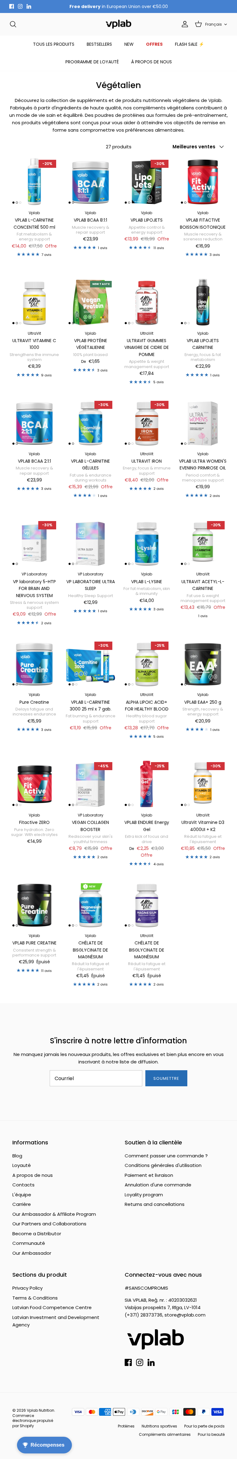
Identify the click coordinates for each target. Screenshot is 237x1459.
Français (213, 24)
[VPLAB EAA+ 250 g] (203, 663)
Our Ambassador (31, 1253)
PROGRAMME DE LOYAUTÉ (92, 62)
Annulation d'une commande (158, 1184)
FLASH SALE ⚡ (189, 44)
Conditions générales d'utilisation (163, 1165)
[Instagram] (20, 6)
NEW (129, 44)
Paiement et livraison (149, 1175)
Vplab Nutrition (40, 1410)
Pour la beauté (211, 1434)
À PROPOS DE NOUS (151, 62)
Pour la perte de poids (204, 1426)
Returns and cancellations (155, 1204)
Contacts (23, 1184)
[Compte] (184, 24)
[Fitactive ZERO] (34, 784)
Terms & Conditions (35, 1298)
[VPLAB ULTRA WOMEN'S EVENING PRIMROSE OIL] (203, 423)
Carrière (21, 1204)
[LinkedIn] (29, 6)
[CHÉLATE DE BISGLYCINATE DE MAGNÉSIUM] (90, 905)
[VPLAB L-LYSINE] (147, 543)
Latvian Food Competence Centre (52, 1307)
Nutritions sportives (159, 1426)
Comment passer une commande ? (166, 1155)
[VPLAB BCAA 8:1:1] (90, 182)
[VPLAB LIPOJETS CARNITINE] (203, 302)
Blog (17, 1155)
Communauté (28, 1243)
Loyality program (144, 1194)
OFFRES (154, 44)
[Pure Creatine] (34, 663)
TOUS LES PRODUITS (53, 44)
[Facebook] (11, 6)
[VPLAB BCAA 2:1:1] (34, 423)
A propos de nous (32, 1175)
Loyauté (21, 1165)
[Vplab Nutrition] (118, 24)
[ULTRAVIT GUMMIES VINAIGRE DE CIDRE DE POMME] (147, 302)
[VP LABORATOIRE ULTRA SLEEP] (90, 543)
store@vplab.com (185, 1315)
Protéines (126, 1426)
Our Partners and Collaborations (49, 1223)
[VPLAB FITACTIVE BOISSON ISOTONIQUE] (203, 182)
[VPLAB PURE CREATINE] (34, 905)
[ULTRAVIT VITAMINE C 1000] (34, 302)
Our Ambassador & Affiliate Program (54, 1214)
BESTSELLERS (99, 44)
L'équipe (21, 1194)
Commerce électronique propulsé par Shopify (32, 1421)
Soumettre (166, 1078)
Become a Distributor (36, 1233)
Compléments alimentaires (165, 1434)
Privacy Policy (27, 1288)
